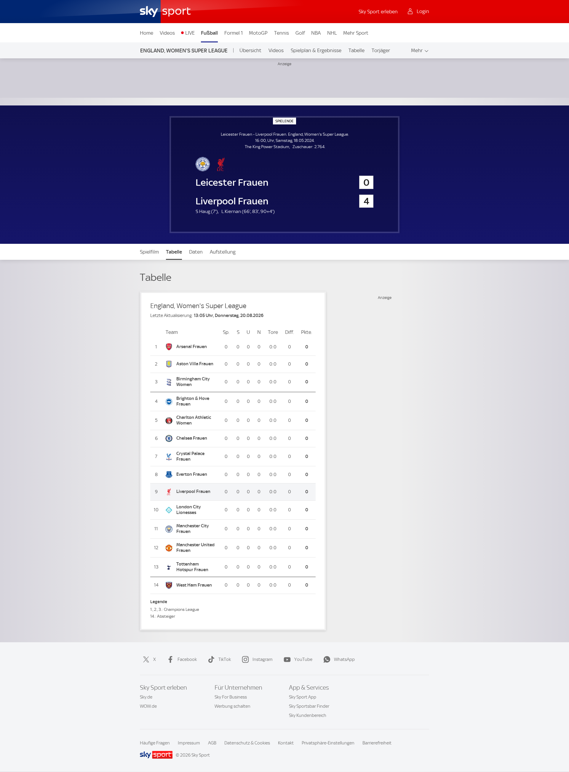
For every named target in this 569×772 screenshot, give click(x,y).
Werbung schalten (232, 706)
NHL (332, 33)
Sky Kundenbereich (307, 715)
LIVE (190, 33)
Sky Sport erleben (378, 12)
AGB (212, 743)
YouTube (303, 659)
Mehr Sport (355, 33)
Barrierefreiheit (376, 743)
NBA (316, 33)
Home (146, 33)
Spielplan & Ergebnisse (316, 50)
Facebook (187, 659)
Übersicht (250, 50)
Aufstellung (223, 252)
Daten (196, 252)
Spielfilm (149, 252)
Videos (167, 33)
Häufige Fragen (155, 743)
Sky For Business (231, 697)
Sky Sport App (302, 697)
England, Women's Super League (184, 50)
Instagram (262, 659)
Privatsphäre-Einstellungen (328, 743)
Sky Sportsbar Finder (309, 706)
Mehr (417, 50)
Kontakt (286, 743)
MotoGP (258, 33)
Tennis (281, 33)
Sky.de (146, 697)
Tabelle (357, 50)
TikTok (224, 659)
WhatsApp (344, 659)
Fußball (209, 33)
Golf (300, 33)
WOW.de (148, 706)
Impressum (189, 743)
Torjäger (381, 50)
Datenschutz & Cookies (247, 743)
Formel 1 (233, 33)
